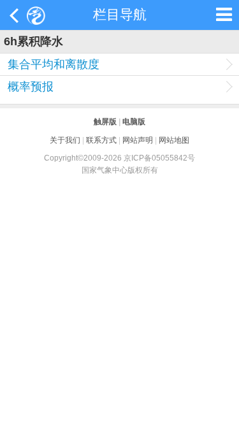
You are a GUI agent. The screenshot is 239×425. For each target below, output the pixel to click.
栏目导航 (120, 14)
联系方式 (101, 140)
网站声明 (137, 140)
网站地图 (174, 140)
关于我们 (65, 140)
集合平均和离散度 (53, 64)
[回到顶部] (222, 408)
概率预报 (31, 86)
